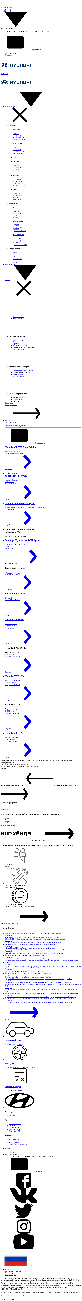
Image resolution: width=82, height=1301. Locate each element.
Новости (12, 1116)
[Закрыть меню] (20, 122)
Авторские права (10, 1275)
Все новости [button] (5, 1019)
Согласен (12, 1299)
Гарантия (12, 1125)
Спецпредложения (11, 405)
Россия (33, 1266)
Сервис (7, 280)
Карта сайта (9, 1269)
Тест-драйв (8, 55)
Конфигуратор (10, 264)
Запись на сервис (10, 53)
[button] (20, 1107)
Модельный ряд (10, 106)
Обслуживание (14, 1127)
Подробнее (4, 1299)
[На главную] (16, 89)
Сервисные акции (15, 1124)
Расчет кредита (14, 1143)
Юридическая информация (14, 1271)
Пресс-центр (13, 1152)
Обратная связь (36, 50)
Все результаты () (7, 7)
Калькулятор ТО (14, 1131)
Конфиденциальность (12, 1273)
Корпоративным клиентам (18, 1144)
